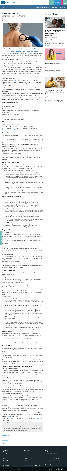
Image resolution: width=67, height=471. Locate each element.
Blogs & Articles (6, 460)
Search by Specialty (1, 238)
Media (26, 453)
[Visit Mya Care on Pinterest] (64, 469)
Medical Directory (29, 458)
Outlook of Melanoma (20, 51)
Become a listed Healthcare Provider (33, 465)
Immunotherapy (9, 320)
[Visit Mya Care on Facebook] (52, 469)
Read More (47, 45)
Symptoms (12, 48)
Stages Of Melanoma (35, 48)
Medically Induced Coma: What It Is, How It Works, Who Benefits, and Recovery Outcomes (55, 32)
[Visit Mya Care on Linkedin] (57, 469)
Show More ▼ (5, 435)
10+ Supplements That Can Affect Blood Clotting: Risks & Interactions (54, 92)
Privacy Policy (50, 456)
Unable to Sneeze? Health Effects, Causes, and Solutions (54, 63)
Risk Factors (22, 48)
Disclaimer (49, 464)
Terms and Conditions (52, 453)
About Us (5, 453)
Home (35, 7)
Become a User (28, 460)
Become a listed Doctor (30, 463)
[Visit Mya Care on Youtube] (62, 469)
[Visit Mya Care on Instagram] (59, 469)
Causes (17, 48)
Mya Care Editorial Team (51, 37)
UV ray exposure (13, 172)
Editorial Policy (6, 465)
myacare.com (23, 469)
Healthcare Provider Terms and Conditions (54, 461)
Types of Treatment (10, 51)
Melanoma (6, 48)
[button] (62, 2)
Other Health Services (30, 456)
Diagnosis (28, 48)
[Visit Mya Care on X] (55, 469)
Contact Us (5, 456)
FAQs (4, 463)
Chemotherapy (8, 298)
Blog (39, 7)
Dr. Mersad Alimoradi (8, 19)
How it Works (6, 458)
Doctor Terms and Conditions (53, 458)
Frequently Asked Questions (32, 51)
